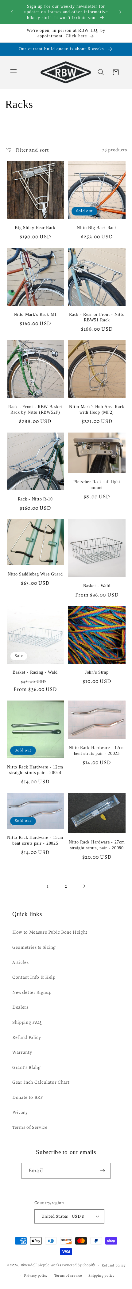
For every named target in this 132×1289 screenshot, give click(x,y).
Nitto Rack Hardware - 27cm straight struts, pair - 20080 (97, 844)
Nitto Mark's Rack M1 (35, 314)
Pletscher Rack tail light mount (96, 484)
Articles (20, 962)
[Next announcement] (120, 12)
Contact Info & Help (34, 977)
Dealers (20, 1007)
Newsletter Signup (31, 992)
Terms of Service (30, 1127)
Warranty (22, 1052)
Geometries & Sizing (34, 947)
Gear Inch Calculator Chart (41, 1082)
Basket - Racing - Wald (35, 672)
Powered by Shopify (78, 1265)
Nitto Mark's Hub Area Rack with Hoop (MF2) (96, 409)
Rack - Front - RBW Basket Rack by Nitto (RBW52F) (35, 409)
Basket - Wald (96, 585)
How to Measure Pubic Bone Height (49, 932)
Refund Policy (26, 1037)
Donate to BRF (27, 1097)
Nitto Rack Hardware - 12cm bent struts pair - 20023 (97, 750)
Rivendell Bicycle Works (41, 1265)
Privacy (20, 1112)
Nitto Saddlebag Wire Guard (35, 573)
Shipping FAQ (26, 1022)
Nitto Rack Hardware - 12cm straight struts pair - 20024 (35, 769)
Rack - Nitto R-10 (35, 498)
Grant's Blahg (26, 1067)
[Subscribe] (102, 1171)
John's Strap (97, 672)
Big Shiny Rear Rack (35, 227)
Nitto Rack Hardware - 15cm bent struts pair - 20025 (35, 840)
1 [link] (48, 885)
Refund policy (113, 1265)
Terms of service (68, 1275)
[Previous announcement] (12, 12)
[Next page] (84, 886)
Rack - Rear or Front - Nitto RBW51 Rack (96, 317)
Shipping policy (101, 1275)
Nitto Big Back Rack (97, 227)
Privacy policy (36, 1275)
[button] (13, 72)
